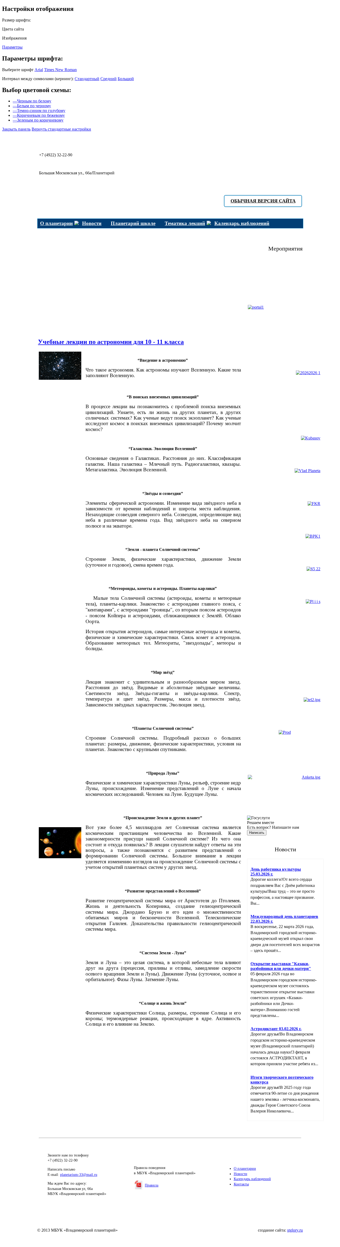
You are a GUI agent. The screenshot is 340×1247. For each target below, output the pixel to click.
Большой (126, 78)
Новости (91, 223)
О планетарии (56, 223)
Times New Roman (60, 69)
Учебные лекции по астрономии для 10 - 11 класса (111, 341)
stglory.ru (295, 1230)
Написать (256, 833)
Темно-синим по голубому (39, 110)
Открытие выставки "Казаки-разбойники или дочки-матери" (280, 966)
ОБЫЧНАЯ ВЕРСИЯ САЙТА (263, 201)
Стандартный (87, 78)
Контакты (241, 1184)
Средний (108, 78)
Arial (39, 69)
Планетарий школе (133, 223)
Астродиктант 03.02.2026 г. (275, 1028)
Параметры (12, 47)
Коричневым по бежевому (39, 115)
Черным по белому (32, 101)
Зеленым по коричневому (38, 120)
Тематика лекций (185, 223)
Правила (151, 1185)
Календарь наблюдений (241, 223)
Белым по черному (32, 105)
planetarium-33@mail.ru (78, 1175)
